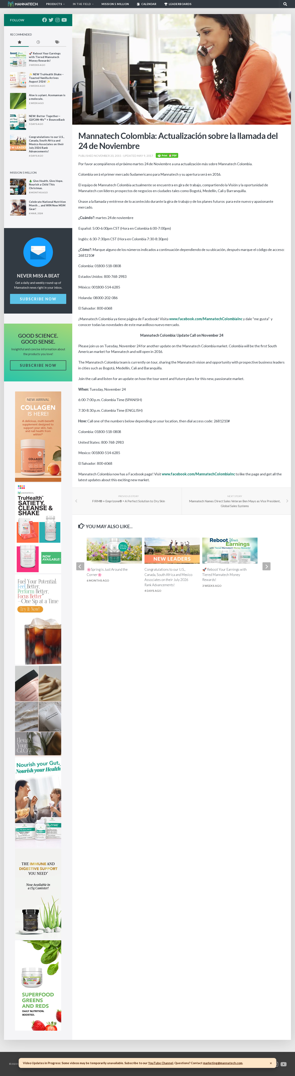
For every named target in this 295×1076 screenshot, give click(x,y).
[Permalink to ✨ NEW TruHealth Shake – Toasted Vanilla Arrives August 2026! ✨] (18, 80)
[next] (266, 566)
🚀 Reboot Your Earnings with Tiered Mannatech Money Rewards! (224, 574)
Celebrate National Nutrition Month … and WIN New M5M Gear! (47, 205)
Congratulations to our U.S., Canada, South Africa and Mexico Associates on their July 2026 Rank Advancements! (46, 144)
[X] (51, 19)
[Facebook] (44, 19)
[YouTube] (63, 19)
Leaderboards (180, 4)
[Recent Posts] (38, 42)
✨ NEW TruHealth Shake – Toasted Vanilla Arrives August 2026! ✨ (46, 78)
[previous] (80, 566)
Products (54, 4)
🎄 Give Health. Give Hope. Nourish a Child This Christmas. (46, 184)
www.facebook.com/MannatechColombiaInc (205, 319)
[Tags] (57, 42)
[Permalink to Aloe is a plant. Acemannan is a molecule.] (18, 101)
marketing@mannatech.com (222, 1063)
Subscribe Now (38, 299)
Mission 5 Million (115, 4)
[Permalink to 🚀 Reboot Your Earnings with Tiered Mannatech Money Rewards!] (18, 59)
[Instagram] (57, 19)
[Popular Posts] (19, 42)
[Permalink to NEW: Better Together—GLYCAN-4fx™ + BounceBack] (18, 122)
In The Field (82, 4)
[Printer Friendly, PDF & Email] (167, 156)
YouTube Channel (160, 1063)
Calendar (149, 4)
